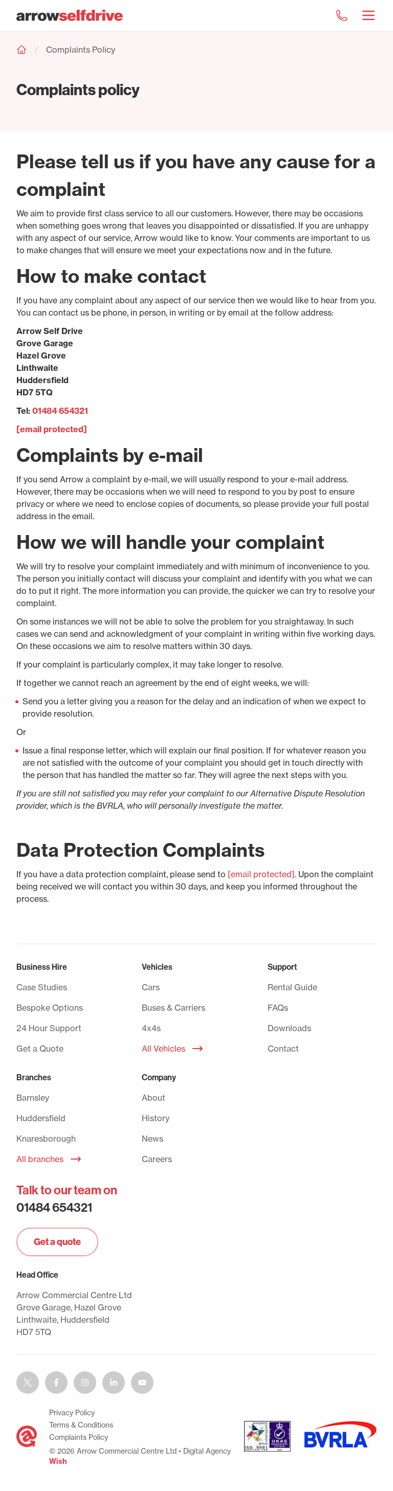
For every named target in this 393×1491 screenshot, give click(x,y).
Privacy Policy (72, 1412)
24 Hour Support (48, 1028)
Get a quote (57, 1242)
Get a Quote (39, 1048)
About (153, 1098)
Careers (157, 1159)
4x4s (151, 1028)
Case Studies (41, 987)
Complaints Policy (80, 49)
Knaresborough (46, 1138)
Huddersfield (41, 1118)
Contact (283, 1048)
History (155, 1118)
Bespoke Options (49, 1008)
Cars (151, 987)
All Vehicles (163, 1048)
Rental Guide (292, 987)
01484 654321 (60, 411)
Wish (58, 1461)
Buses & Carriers (173, 1008)
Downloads (289, 1028)
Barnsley (32, 1098)
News (152, 1138)
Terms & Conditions (81, 1425)
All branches (39, 1159)
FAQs (278, 1008)
